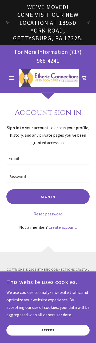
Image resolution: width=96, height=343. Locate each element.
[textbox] (48, 158)
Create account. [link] (63, 227)
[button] (12, 78)
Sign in (48, 196)
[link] (48, 78)
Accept (48, 330)
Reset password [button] (48, 213)
